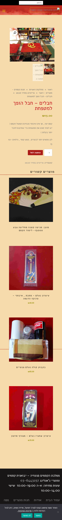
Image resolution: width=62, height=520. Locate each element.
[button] (14, 33)
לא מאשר (27, 515)
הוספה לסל (35, 152)
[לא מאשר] (58, 511)
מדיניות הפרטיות (25, 511)
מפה (6, 500)
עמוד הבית (53, 500)
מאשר (38, 515)
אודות (37, 500)
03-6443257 (29, 480)
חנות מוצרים (21, 500)
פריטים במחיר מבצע (34, 162)
